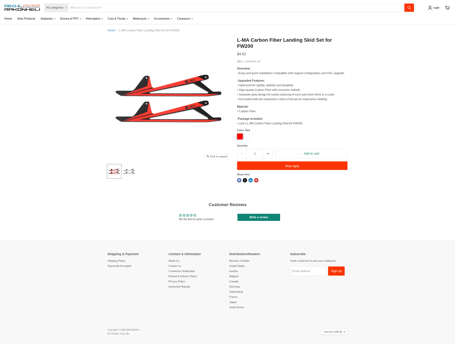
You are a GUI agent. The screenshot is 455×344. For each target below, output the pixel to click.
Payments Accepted (119, 265)
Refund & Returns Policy (182, 276)
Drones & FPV (69, 18)
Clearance (184, 18)
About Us (173, 260)
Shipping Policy (116, 260)
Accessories (162, 18)
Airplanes (47, 18)
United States (237, 265)
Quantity (242, 145)
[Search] (409, 8)
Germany (234, 286)
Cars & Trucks (117, 18)
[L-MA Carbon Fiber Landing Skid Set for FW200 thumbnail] (114, 171)
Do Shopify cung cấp (118, 333)
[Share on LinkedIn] (250, 180)
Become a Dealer (239, 260)
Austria (233, 271)
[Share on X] (245, 180)
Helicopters (93, 18)
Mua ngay (292, 166)
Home (8, 18)
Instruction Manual (179, 286)
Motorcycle (140, 18)
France (233, 296)
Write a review (258, 217)
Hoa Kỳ (333, 331)
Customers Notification (181, 271)
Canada (233, 281)
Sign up (336, 271)
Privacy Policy (176, 281)
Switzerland (236, 291)
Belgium (234, 276)
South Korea (236, 307)
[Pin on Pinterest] (256, 180)
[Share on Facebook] (239, 180)
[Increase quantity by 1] (268, 154)
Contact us (174, 265)
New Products (26, 18)
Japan (232, 302)
